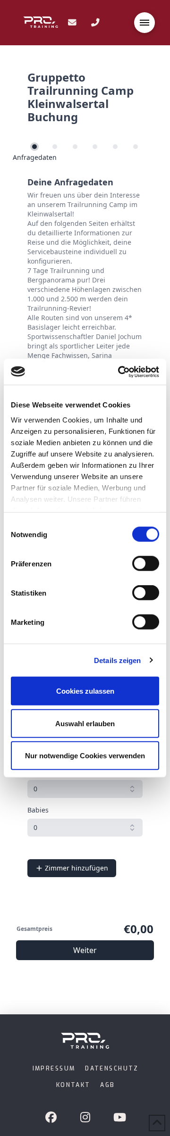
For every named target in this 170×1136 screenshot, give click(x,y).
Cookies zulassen (85, 691)
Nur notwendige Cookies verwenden (85, 756)
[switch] (145, 563)
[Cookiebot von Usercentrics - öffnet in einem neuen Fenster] (120, 371)
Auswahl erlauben (85, 723)
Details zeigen (117, 660)
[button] (144, 22)
